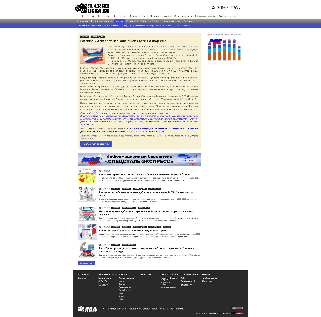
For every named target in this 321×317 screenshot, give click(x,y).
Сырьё (176, 25)
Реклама (188, 21)
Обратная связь (177, 308)
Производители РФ (189, 281)
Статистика (132, 21)
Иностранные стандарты (103, 285)
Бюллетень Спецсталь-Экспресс (169, 279)
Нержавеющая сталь (101, 21)
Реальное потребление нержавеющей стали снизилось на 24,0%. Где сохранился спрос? (146, 194)
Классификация (104, 278)
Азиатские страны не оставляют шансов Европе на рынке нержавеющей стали (144, 174)
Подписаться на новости (96, 143)
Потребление (155, 25)
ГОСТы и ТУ (102, 281)
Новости (119, 21)
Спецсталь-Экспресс (151, 21)
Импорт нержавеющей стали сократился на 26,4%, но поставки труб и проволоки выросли (146, 213)
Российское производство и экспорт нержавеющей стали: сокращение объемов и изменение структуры (146, 250)
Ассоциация (82, 21)
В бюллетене (207, 281)
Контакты (82, 278)
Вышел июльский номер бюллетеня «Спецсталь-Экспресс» (133, 230)
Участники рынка (172, 21)
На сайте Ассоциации (210, 278)
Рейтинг (186, 25)
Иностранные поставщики (186, 285)
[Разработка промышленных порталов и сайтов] (237, 313)
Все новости (86, 263)
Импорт (114, 25)
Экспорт (125, 25)
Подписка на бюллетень (165, 283)
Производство (138, 25)
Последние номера (168, 287)
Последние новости (99, 25)
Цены (167, 25)
